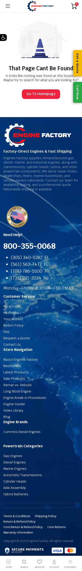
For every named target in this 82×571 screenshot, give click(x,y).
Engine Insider (14, 404)
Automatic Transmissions (22, 475)
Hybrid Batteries (15, 494)
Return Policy (13, 325)
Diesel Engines (14, 462)
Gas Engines (12, 456)
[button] (3, 37)
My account (12, 306)
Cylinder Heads (14, 481)
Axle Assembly (14, 488)
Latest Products (15, 372)
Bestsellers (12, 366)
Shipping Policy (45, 516)
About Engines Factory (20, 359)
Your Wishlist (13, 319)
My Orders (11, 313)
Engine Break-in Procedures (24, 398)
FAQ (6, 332)
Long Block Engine (17, 391)
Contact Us (12, 344)
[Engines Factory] (41, 6)
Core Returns (56, 527)
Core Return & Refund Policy (23, 527)
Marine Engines (14, 469)
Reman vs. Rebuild (17, 385)
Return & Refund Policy (19, 521)
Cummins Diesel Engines (22, 432)
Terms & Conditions (16, 516)
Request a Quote (16, 338)
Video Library (13, 410)
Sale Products (14, 379)
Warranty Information (18, 532)
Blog (6, 417)
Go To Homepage (41, 94)
